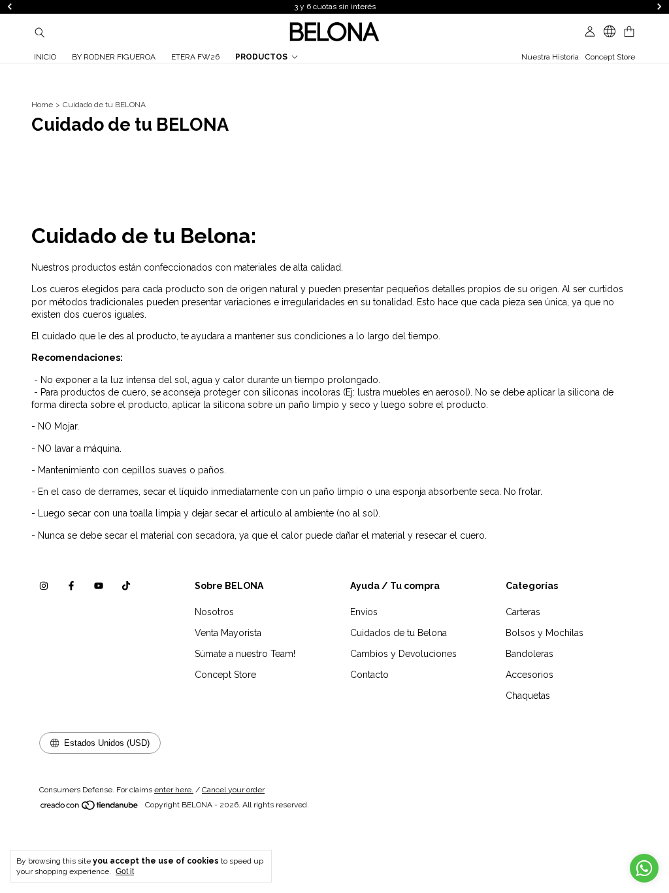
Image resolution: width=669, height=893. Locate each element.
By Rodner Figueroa (113, 56)
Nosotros (214, 612)
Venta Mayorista (228, 633)
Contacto (369, 674)
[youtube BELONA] (98, 586)
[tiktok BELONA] (126, 586)
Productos (261, 56)
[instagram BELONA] (43, 586)
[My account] (590, 31)
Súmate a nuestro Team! (245, 654)
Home (42, 104)
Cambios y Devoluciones (403, 654)
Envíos (364, 612)
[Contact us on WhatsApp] (644, 868)
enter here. (173, 789)
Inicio (45, 56)
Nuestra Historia (550, 56)
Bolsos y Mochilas (544, 633)
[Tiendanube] (89, 808)
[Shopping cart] (629, 31)
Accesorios (529, 674)
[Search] (40, 32)
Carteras (523, 612)
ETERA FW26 (195, 56)
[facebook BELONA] (71, 586)
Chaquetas (528, 695)
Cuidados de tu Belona (398, 633)
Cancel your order (233, 789)
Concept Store (610, 56)
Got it (125, 871)
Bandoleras (529, 654)
